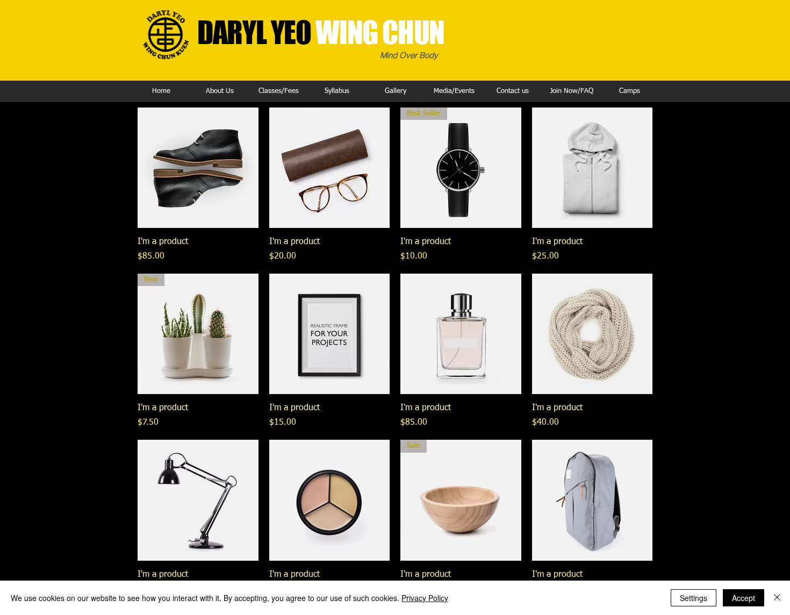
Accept (743, 597)
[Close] (777, 597)
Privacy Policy (424, 597)
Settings (693, 597)
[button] (219, 91)
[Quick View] (198, 168)
